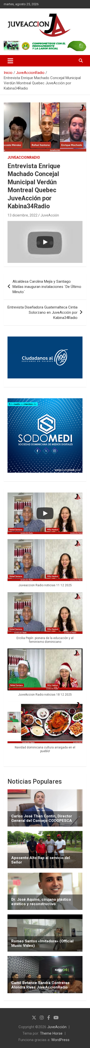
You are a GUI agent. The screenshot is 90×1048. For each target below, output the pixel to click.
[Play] (45, 242)
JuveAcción (49, 215)
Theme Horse (51, 1033)
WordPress (60, 1040)
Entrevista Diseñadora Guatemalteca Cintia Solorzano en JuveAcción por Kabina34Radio (43, 312)
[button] (45, 565)
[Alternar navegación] (10, 60)
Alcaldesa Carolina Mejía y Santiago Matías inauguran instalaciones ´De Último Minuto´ (46, 286)
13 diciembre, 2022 (23, 215)
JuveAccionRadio (24, 157)
